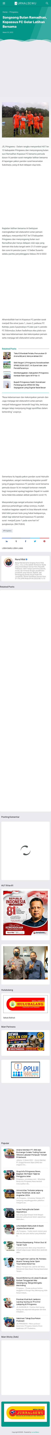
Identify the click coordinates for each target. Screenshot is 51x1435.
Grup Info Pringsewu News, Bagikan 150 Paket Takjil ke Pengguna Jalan (28, 1174)
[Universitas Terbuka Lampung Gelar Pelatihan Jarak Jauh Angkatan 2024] (9, 1194)
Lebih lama (18, 548)
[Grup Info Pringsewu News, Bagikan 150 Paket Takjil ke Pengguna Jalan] (9, 1175)
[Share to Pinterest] (44, 541)
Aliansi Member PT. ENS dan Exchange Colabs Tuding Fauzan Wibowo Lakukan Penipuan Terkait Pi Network (31, 1153)
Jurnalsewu (25, 3)
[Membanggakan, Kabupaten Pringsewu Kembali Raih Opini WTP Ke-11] (7, 375)
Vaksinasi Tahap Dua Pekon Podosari (28, 1319)
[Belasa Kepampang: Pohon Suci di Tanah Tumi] (9, 1246)
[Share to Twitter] (35, 541)
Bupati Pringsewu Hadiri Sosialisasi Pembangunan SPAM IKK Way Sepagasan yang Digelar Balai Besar (30, 385)
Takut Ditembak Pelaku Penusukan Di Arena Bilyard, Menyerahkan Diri (30, 354)
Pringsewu (8, 531)
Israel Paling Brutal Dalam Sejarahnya (27, 1210)
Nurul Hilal (20, 559)
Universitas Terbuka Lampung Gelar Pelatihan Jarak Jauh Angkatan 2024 (29, 1192)
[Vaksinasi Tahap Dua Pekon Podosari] (9, 1322)
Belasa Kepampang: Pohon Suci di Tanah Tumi (31, 1243)
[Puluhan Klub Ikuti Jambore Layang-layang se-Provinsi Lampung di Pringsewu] (9, 1303)
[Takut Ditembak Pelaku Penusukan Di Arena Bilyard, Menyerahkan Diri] (7, 355)
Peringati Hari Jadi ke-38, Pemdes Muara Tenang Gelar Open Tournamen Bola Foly (31, 1261)
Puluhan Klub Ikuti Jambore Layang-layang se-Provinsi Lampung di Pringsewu (28, 1301)
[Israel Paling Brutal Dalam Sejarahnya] (9, 1213)
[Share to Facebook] (25, 541)
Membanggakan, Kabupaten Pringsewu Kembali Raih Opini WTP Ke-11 (31, 374)
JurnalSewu (35, 1432)
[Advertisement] (25, 71)
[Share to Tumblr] (16, 541)
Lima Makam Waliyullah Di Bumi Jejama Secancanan (30, 1227)
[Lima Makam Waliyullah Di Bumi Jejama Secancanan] (9, 1229)
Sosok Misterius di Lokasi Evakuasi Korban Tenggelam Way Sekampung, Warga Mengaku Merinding (31, 1282)
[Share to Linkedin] (6, 541)
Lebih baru (7, 548)
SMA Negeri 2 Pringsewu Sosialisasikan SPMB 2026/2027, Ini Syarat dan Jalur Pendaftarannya (31, 365)
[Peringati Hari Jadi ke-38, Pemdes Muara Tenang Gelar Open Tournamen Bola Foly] (9, 1262)
